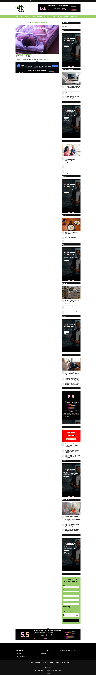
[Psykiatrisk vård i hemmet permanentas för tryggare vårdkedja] (71, 436)
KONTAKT (24, 0)
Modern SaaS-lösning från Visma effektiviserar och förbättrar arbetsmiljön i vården (71, 160)
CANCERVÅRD (39, 16)
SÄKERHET (27, 16)
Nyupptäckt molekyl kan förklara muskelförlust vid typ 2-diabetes (71, 312)
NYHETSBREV (18, 0)
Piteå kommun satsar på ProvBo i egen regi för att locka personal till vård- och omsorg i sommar (72, 172)
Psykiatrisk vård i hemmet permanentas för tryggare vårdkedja (71, 445)
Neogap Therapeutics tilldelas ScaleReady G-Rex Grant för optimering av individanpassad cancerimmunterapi (72, 518)
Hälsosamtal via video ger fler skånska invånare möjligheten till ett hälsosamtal (72, 456)
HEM (17, 16)
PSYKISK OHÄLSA (59, 16)
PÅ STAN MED (33, 16)
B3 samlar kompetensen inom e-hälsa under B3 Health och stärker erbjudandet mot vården (72, 97)
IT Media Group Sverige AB (57, 670)
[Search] (79, 16)
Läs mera (17, 60)
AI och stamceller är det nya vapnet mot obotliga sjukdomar (72, 302)
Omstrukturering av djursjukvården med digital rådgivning (72, 373)
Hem (16, 20)
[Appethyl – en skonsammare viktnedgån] (71, 224)
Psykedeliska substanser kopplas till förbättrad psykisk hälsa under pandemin (72, 451)
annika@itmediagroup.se (45, 653)
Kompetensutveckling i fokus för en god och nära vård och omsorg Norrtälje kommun (72, 167)
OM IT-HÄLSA (29, 0)
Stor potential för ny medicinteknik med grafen (25, 54)
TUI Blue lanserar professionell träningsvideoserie (71, 241)
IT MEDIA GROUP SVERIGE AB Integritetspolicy (68, 650)
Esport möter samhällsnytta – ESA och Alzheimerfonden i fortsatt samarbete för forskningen (72, 308)
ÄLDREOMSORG (66, 16)
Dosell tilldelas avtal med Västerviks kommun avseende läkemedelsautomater (72, 525)
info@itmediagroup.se (22, 656)
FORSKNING (46, 16)
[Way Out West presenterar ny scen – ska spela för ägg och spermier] (71, 78)
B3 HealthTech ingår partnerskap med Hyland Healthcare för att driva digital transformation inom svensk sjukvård (72, 379)
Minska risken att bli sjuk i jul (70, 237)
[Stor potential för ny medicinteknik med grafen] (37, 39)
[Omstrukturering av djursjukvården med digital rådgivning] (71, 364)
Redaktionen (23, 55)
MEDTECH (21, 16)
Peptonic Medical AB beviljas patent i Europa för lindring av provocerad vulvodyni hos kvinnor (72, 530)
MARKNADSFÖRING (37, 0)
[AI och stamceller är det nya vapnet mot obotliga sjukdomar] (71, 292)
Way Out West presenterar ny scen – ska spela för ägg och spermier (72, 88)
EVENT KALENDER (74, 16)
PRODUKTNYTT (52, 16)
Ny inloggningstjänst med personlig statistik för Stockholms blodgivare (72, 384)
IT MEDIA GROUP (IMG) (47, 0)
